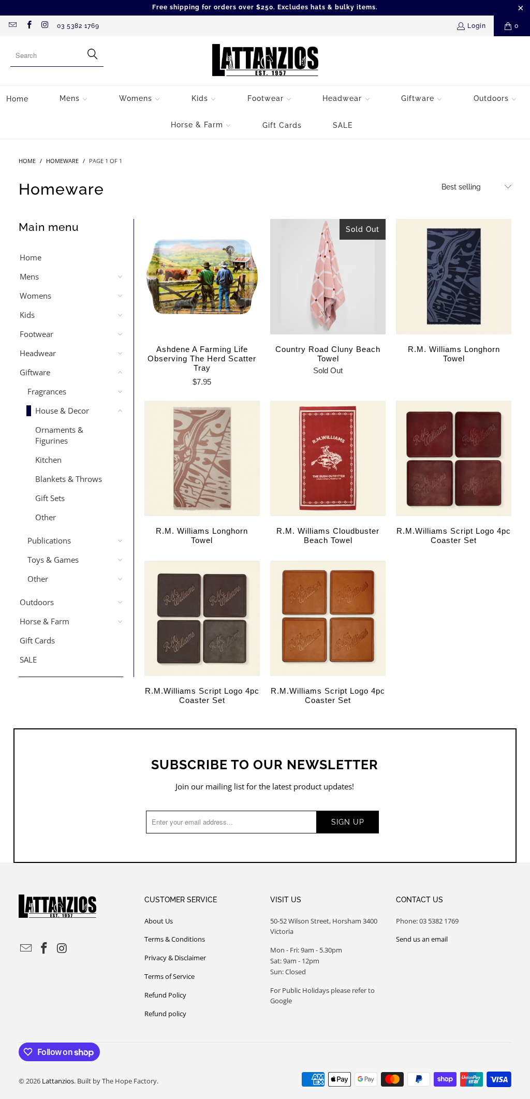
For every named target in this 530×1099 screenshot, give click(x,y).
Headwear (38, 353)
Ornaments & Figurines (59, 435)
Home (30, 257)
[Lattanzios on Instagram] (44, 26)
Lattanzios (58, 1081)
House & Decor (62, 410)
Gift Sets (50, 498)
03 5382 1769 (78, 26)
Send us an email (422, 939)
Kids (27, 315)
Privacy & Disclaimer (175, 957)
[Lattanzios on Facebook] (28, 26)
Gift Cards (37, 640)
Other (45, 517)
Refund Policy (165, 995)
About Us (158, 921)
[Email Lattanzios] (12, 26)
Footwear (36, 334)
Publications (49, 540)
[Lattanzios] (265, 61)
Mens (29, 276)
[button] (74, 99)
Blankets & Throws (68, 479)
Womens (35, 295)
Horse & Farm (44, 621)
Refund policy (165, 1013)
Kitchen (48, 460)
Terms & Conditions (174, 939)
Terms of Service (169, 976)
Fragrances (46, 391)
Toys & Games (53, 559)
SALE (28, 659)
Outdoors (37, 602)
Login (476, 26)
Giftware (35, 372)
